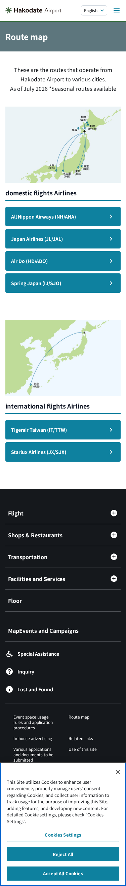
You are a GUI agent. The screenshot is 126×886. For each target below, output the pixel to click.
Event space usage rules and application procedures (33, 722)
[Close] (118, 772)
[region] (63, 824)
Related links (81, 738)
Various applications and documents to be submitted (33, 754)
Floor (15, 600)
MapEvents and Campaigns (43, 630)
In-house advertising (32, 738)
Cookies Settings (63, 835)
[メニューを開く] (117, 10)
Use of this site (83, 749)
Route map (79, 717)
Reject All (63, 854)
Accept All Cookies (63, 873)
